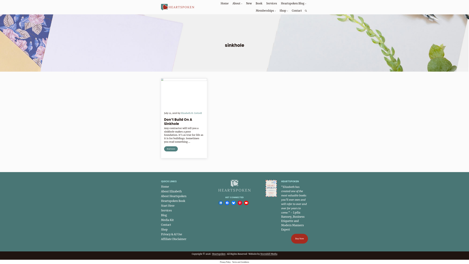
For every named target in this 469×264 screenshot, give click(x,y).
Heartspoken (219, 254)
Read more (172, 149)
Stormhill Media (268, 254)
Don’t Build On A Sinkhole (178, 122)
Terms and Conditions (240, 262)
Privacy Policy (225, 262)
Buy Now (299, 238)
